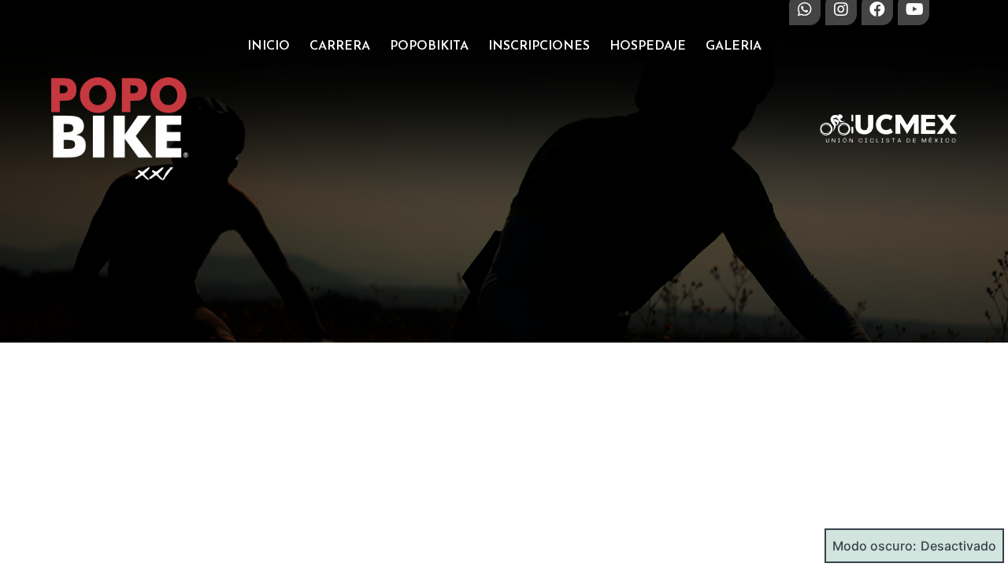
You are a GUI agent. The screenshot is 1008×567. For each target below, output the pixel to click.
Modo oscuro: (874, 546)
